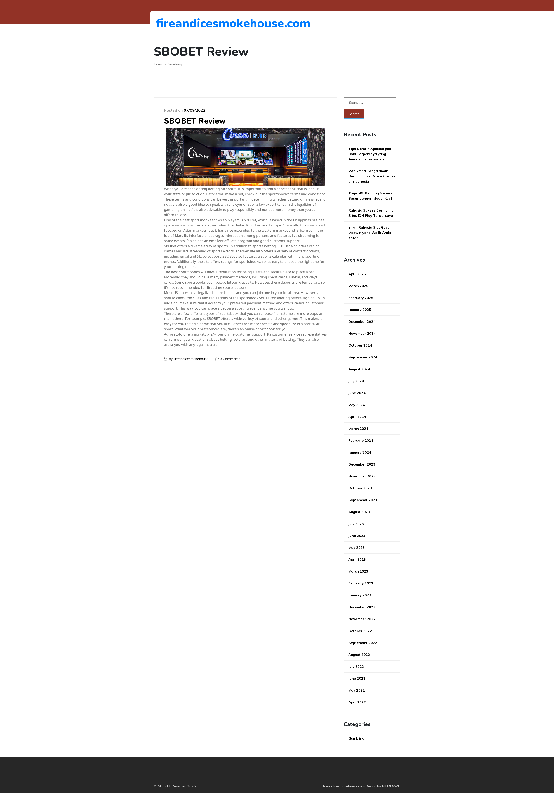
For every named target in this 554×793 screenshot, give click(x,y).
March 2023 (358, 571)
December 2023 (361, 464)
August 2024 (359, 369)
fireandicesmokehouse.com (179, 23)
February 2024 (360, 440)
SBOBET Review (195, 121)
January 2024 (359, 452)
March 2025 (358, 286)
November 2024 (362, 333)
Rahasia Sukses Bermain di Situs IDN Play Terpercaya (371, 213)
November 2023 (362, 476)
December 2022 (361, 607)
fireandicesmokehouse (191, 358)
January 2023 (359, 595)
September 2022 (362, 642)
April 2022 (357, 702)
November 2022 (362, 619)
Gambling (356, 738)
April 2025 (357, 274)
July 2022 (356, 666)
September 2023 (362, 500)
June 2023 (357, 535)
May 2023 (356, 547)
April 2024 (357, 416)
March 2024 (358, 428)
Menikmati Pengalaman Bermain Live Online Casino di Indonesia (371, 176)
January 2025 (359, 309)
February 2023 (360, 583)
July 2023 (356, 524)
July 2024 (356, 381)
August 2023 (359, 512)
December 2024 (361, 321)
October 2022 (360, 631)
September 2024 (362, 357)
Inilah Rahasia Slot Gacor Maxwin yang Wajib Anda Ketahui (369, 232)
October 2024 (360, 345)
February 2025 (360, 297)
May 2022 (356, 690)
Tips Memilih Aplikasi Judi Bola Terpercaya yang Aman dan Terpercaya (369, 153)
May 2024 (356, 405)
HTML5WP (391, 786)
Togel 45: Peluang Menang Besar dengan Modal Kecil (370, 196)
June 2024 (357, 393)
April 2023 (357, 559)
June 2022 (357, 678)
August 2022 (359, 654)
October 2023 (360, 488)
